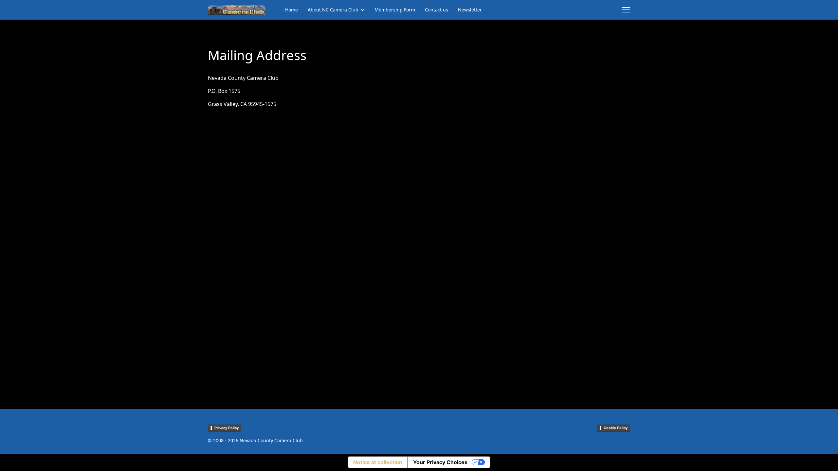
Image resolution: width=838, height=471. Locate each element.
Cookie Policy (616, 428)
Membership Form (394, 10)
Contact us (436, 10)
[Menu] (626, 10)
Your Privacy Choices (440, 462)
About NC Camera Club (333, 10)
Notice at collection (377, 462)
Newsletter (470, 10)
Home (291, 10)
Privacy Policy (226, 428)
